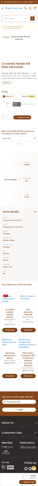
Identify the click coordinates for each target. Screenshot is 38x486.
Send (20, 409)
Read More (6, 83)
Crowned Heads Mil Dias (12, 28)
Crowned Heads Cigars (14, 26)
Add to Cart (23, 117)
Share (7, 37)
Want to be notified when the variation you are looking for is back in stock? (18, 132)
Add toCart (29, 482)
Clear (19, 144)
